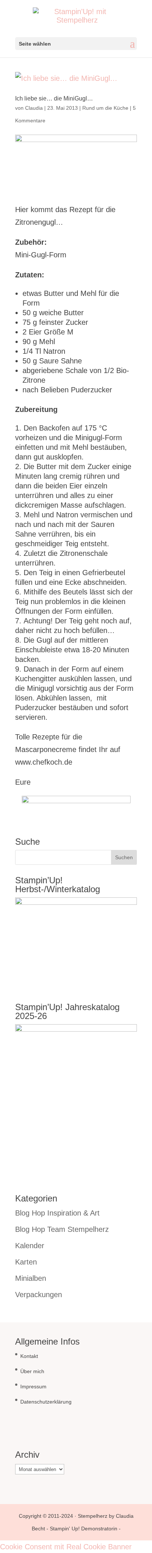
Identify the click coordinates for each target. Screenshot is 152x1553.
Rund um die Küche (105, 108)
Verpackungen (38, 1294)
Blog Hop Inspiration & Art (57, 1213)
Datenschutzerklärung (46, 1402)
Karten (26, 1262)
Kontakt (29, 1356)
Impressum (33, 1386)
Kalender (29, 1246)
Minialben (30, 1278)
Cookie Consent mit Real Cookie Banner (66, 1547)
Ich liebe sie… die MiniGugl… (54, 98)
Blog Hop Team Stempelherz (62, 1229)
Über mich (32, 1371)
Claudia (34, 108)
